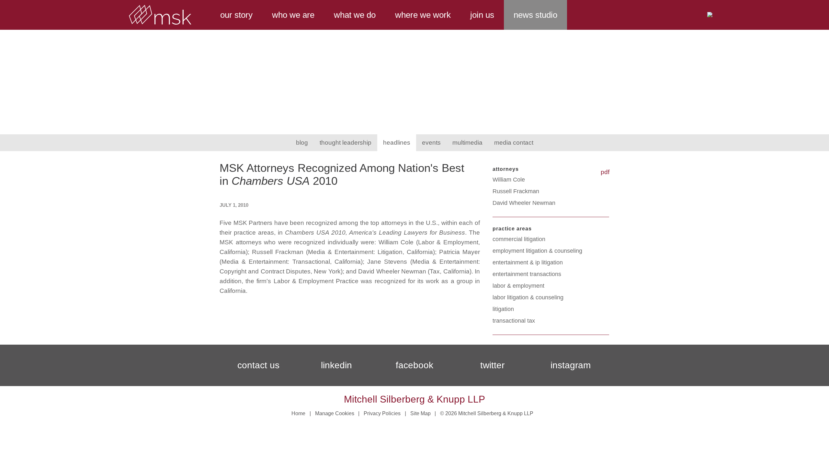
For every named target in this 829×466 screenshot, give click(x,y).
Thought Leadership (345, 142)
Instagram (571, 365)
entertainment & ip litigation (528, 262)
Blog (302, 142)
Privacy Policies (382, 413)
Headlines (396, 142)
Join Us (482, 15)
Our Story (236, 15)
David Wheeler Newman (524, 203)
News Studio (535, 15)
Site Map (420, 413)
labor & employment (518, 286)
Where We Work (423, 15)
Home (298, 413)
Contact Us (258, 365)
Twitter (492, 365)
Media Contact (513, 142)
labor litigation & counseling (528, 297)
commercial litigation (519, 239)
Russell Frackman (516, 191)
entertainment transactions (527, 274)
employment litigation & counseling (537, 251)
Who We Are (293, 15)
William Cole (509, 179)
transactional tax (514, 320)
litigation (503, 309)
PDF (605, 172)
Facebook (414, 365)
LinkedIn (336, 365)
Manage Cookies (334, 413)
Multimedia (467, 142)
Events (431, 142)
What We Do (355, 15)
